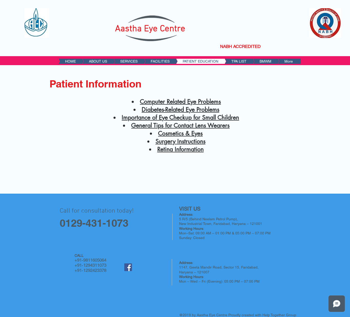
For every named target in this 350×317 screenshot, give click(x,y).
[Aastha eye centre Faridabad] (128, 267)
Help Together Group (279, 315)
